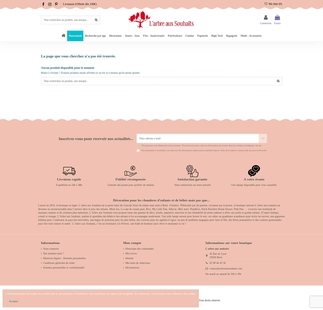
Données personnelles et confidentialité (63, 267)
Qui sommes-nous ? (53, 253)
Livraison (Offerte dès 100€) (80, 4)
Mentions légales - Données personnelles (64, 258)
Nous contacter (51, 248)
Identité (129, 258)
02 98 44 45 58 (218, 263)
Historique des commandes (139, 248)
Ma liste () (275, 3)
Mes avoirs (131, 253)
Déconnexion (132, 267)
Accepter (13, 301)
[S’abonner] (263, 138)
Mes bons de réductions (137, 263)
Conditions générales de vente (59, 263)
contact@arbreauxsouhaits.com (226, 268)
